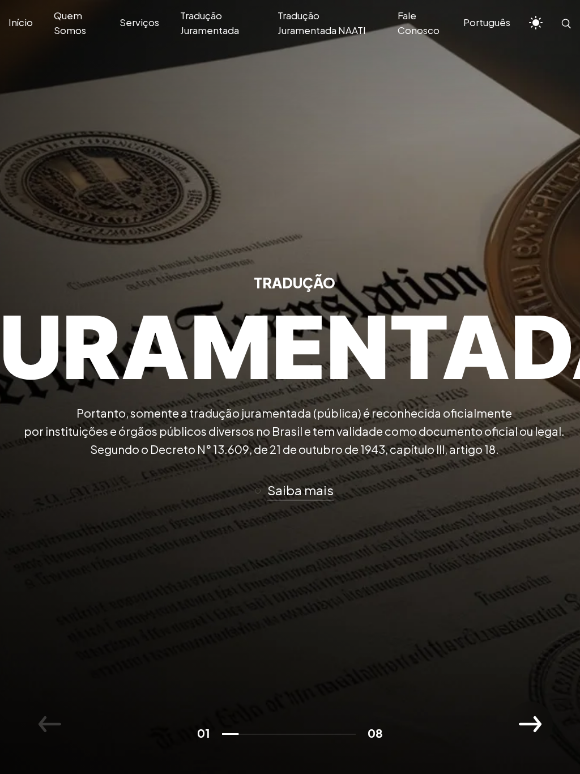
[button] (299, 490)
